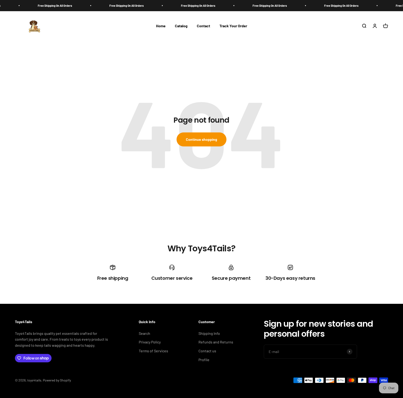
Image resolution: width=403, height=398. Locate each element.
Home (161, 26)
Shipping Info (209, 333)
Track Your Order (233, 26)
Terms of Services (153, 351)
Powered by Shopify (57, 380)
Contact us (207, 351)
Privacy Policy (150, 342)
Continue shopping (201, 139)
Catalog (181, 26)
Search (144, 333)
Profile (203, 359)
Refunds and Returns (215, 342)
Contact (203, 26)
